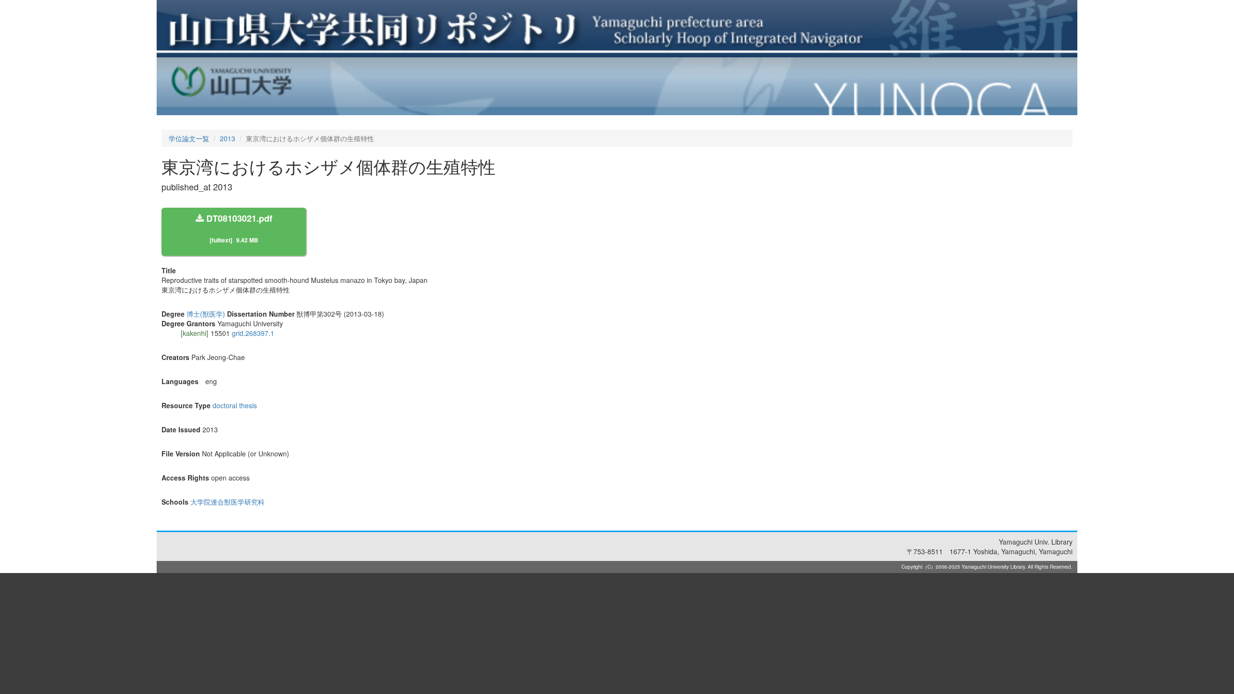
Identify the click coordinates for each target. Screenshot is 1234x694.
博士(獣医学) (206, 314)
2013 (227, 138)
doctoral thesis (235, 405)
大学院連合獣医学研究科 (227, 502)
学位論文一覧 (189, 138)
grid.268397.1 (253, 333)
